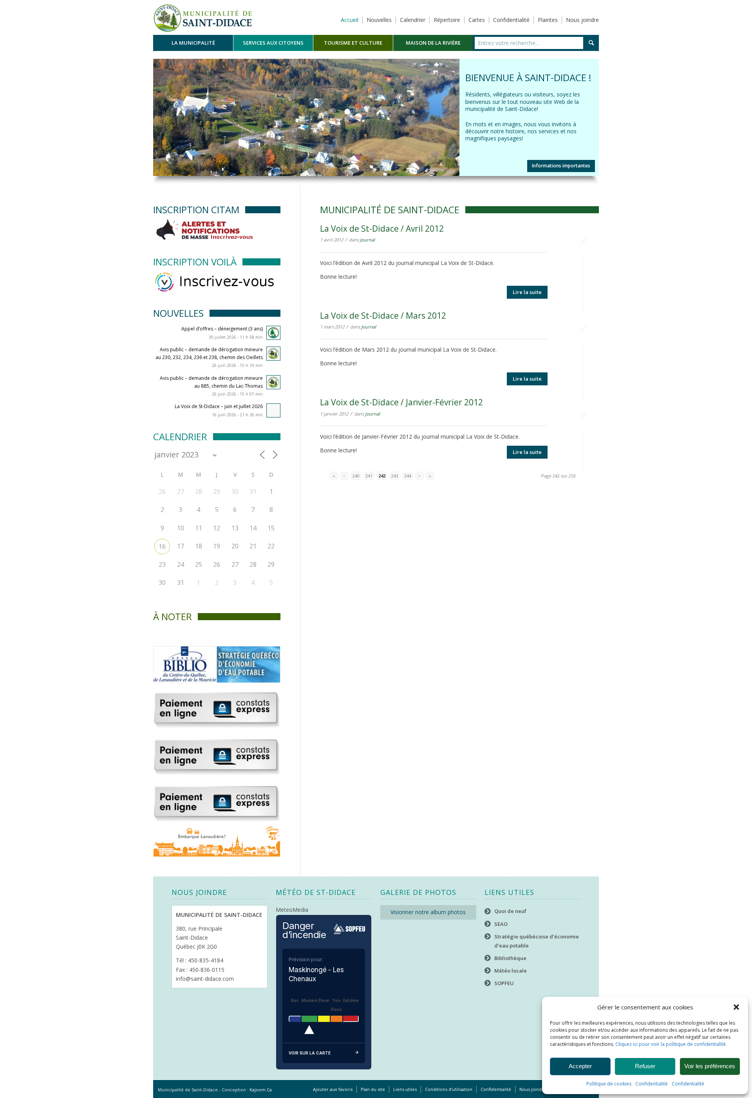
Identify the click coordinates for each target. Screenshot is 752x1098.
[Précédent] (160, 110)
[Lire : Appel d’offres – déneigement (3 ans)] (273, 333)
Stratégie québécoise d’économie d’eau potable (536, 941)
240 (356, 476)
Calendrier (412, 20)
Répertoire (447, 20)
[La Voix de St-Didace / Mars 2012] (583, 329)
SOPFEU (504, 983)
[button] (736, 1007)
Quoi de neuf (510, 911)
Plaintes (548, 20)
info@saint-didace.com (205, 978)
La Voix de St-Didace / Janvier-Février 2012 (401, 402)
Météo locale (510, 971)
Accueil (349, 20)
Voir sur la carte (310, 1053)
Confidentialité (651, 1083)
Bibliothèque (510, 958)
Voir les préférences (709, 1066)
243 (394, 476)
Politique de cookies (608, 1083)
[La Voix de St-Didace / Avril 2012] (583, 242)
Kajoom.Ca (260, 1090)
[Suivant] (592, 110)
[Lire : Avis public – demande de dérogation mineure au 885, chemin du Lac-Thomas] (273, 382)
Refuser (645, 1066)
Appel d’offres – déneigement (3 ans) (222, 329)
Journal (367, 240)
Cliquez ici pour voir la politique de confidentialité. (671, 1044)
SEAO (501, 923)
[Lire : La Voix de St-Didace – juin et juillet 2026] (273, 411)
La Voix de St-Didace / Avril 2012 (382, 228)
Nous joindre (582, 20)
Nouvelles (379, 20)
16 (162, 547)
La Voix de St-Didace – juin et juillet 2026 (219, 406)
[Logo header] (202, 17)
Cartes (476, 20)
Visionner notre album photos (428, 912)
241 (368, 476)
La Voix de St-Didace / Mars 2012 (383, 315)
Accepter (580, 1066)
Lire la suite (527, 292)
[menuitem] (193, 43)
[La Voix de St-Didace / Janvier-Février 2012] (583, 416)
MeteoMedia (292, 910)
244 (407, 476)
